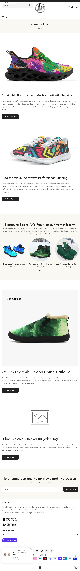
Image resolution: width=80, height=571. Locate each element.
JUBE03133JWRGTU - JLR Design (20, 554)
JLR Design (44, 555)
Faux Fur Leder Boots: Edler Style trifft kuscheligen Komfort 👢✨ (66, 264)
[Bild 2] (40, 270)
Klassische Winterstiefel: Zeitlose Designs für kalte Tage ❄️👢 (13, 264)
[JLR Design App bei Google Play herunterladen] (9, 524)
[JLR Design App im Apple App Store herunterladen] (9, 519)
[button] (73, 8)
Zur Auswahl (10, 116)
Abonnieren (71, 489)
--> (40, 284)
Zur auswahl (10, 199)
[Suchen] (58, 567)
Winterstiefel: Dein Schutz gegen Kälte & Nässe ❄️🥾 (40, 264)
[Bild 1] (39, 270)
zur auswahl (10, 390)
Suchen (30, 5)
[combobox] (17, 5)
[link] (4, 568)
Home (40, 28)
